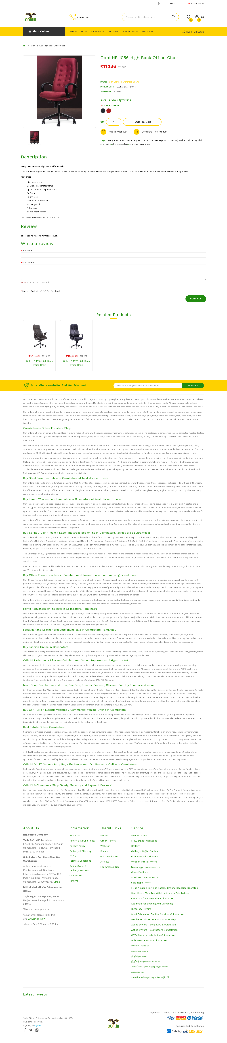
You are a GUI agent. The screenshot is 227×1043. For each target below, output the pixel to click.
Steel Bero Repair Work (144, 877)
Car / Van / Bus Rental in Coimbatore (152, 898)
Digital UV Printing (141, 909)
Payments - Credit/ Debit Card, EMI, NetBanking (176, 1012)
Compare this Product (154, 131)
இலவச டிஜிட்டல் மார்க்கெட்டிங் (145, 867)
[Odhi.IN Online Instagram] (37, 1030)
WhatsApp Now (37, 918)
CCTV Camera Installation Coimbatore (153, 935)
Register (191, 32)
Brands (104, 851)
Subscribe (193, 385)
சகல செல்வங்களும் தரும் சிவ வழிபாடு (150, 977)
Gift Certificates (109, 856)
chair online (105, 144)
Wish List (105, 846)
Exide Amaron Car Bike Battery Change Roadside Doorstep (164, 888)
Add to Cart (143, 121)
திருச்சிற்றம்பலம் (139, 956)
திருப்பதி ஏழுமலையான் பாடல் (145, 961)
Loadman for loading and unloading (152, 903)
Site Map (105, 835)
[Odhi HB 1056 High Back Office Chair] (34, 138)
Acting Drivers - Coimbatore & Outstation (154, 930)
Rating (25, 291)
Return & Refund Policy (82, 840)
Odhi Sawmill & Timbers (144, 856)
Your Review (28, 263)
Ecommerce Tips (110, 867)
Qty (102, 121)
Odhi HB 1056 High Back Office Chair (48, 46)
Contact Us (75, 875)
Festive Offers (139, 835)
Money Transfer (140, 945)
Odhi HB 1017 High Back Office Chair (76, 363)
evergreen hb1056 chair (119, 140)
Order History (108, 840)
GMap (56, 881)
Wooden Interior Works (144, 861)
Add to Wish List (118, 131)
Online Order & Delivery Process (79, 868)
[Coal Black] (103, 110)
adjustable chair (182, 140)
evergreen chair (138, 140)
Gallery (135, 846)
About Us (74, 835)
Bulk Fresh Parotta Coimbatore (149, 940)
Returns (73, 880)
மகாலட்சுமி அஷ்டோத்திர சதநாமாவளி (149, 966)
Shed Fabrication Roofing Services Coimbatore (157, 914)
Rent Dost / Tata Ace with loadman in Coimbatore (160, 893)
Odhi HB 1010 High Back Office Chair (39, 363)
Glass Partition (139, 872)
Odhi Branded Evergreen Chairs (124, 82)
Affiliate (104, 861)
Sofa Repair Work (141, 882)
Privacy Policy (77, 846)
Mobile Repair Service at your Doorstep (153, 919)
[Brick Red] (108, 110)
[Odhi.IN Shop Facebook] (25, 1030)
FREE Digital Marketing (144, 840)
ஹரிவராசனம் (138, 971)
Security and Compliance (190, 1026)
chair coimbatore (120, 144)
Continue (196, 298)
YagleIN (37, 1025)
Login (200, 32)
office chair (152, 140)
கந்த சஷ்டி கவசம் (139, 951)
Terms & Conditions (80, 860)
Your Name (27, 250)
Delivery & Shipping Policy (80, 853)
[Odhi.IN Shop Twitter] (31, 1030)
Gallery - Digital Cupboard (146, 851)
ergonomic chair (166, 140)
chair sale (134, 144)
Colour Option (110, 105)
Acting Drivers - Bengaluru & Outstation (153, 924)
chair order (145, 144)
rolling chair (197, 140)
